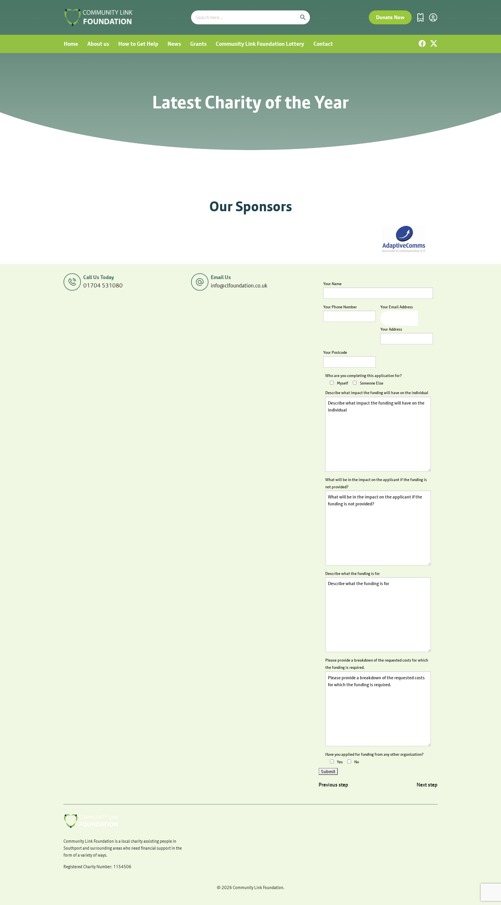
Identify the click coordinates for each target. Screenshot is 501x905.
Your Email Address (396, 306)
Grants (198, 43)
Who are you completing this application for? (363, 375)
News (174, 43)
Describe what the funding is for (352, 573)
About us (98, 43)
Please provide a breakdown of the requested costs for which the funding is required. (376, 664)
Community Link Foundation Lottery (260, 43)
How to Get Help (138, 43)
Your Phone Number (340, 306)
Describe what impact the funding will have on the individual (376, 392)
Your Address (391, 329)
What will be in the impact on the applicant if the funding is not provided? (376, 483)
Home (71, 43)
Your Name (332, 283)
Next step (427, 784)
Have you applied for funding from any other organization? (374, 754)
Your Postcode (335, 352)
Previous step (333, 784)
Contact (323, 43)
